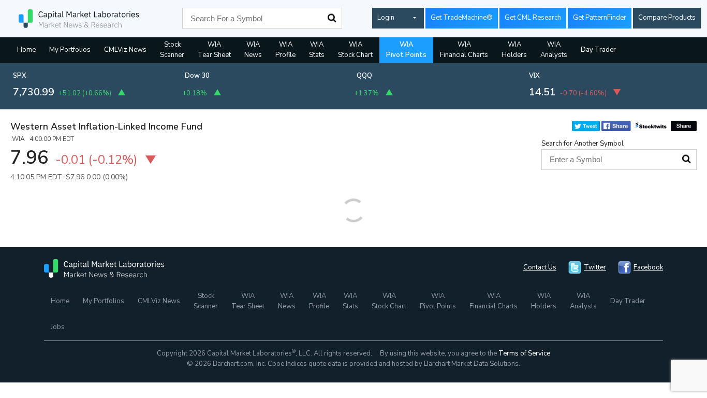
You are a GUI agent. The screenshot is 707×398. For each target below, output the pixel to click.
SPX (19, 75)
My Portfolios (70, 49)
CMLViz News (125, 49)
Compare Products (667, 17)
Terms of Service (524, 353)
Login (385, 17)
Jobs (58, 327)
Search (331, 18)
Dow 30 (197, 75)
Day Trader (598, 49)
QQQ (364, 75)
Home (26, 49)
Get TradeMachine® (462, 17)
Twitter (595, 267)
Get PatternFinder (599, 17)
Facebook (648, 267)
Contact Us (539, 267)
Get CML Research (533, 17)
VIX (534, 75)
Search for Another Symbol (582, 143)
